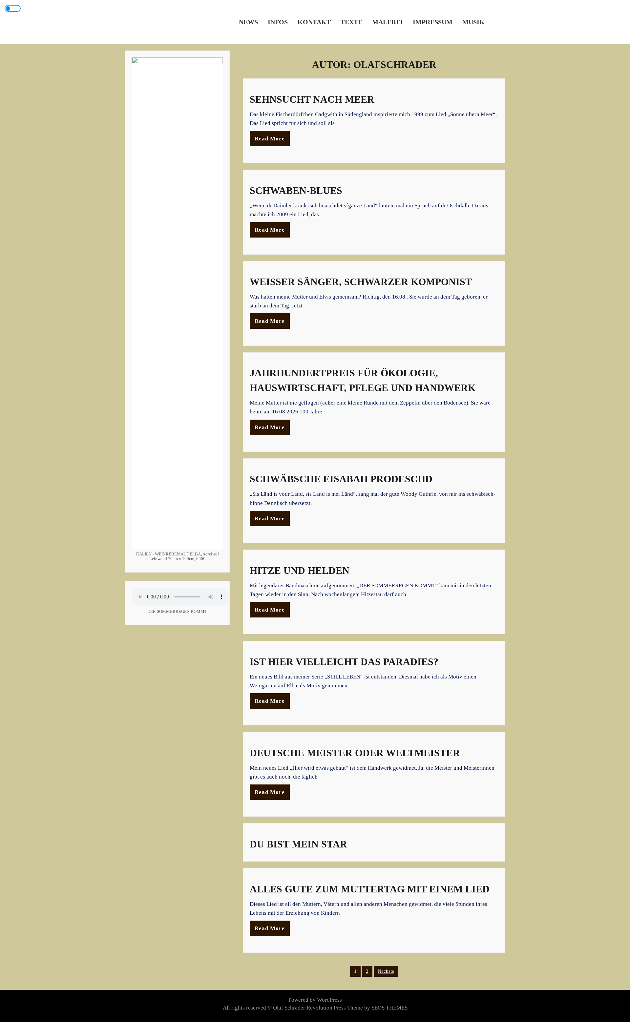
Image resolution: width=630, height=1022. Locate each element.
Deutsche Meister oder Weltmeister (355, 752)
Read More (270, 139)
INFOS (278, 21)
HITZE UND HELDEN (299, 570)
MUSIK (473, 21)
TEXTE (351, 21)
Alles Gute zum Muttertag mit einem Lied (370, 889)
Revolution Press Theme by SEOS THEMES (357, 1008)
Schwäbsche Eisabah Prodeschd (341, 478)
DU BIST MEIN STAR (298, 844)
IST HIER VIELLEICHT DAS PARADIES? (344, 661)
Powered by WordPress (315, 1000)
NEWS (248, 21)
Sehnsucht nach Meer (312, 99)
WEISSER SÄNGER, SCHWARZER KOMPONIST (361, 281)
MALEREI (387, 21)
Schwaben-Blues (296, 190)
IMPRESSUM (432, 21)
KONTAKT (314, 21)
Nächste (386, 971)
